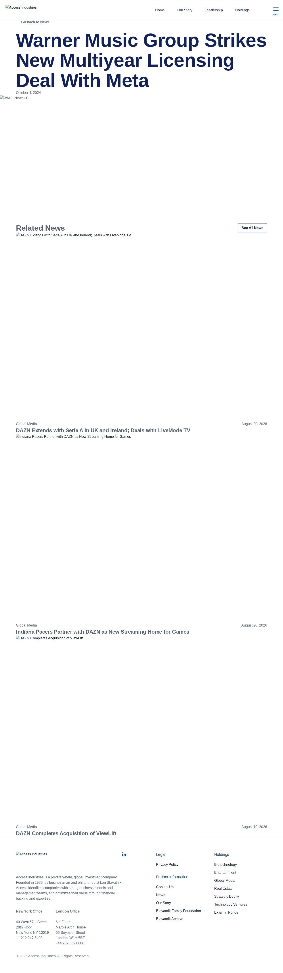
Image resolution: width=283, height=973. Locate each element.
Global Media (224, 880)
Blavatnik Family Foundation (178, 911)
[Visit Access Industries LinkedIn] (124, 856)
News (160, 895)
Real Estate (223, 888)
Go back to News (35, 22)
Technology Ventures (230, 904)
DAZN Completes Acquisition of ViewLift (66, 833)
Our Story (184, 10)
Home (160, 10)
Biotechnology (225, 864)
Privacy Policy (167, 864)
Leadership (214, 10)
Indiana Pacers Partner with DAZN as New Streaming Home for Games (102, 632)
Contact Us (165, 887)
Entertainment (225, 872)
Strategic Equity (226, 896)
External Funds (226, 912)
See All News (252, 228)
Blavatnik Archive (169, 919)
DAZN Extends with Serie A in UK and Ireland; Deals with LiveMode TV (103, 430)
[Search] (262, 10)
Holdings (242, 10)
